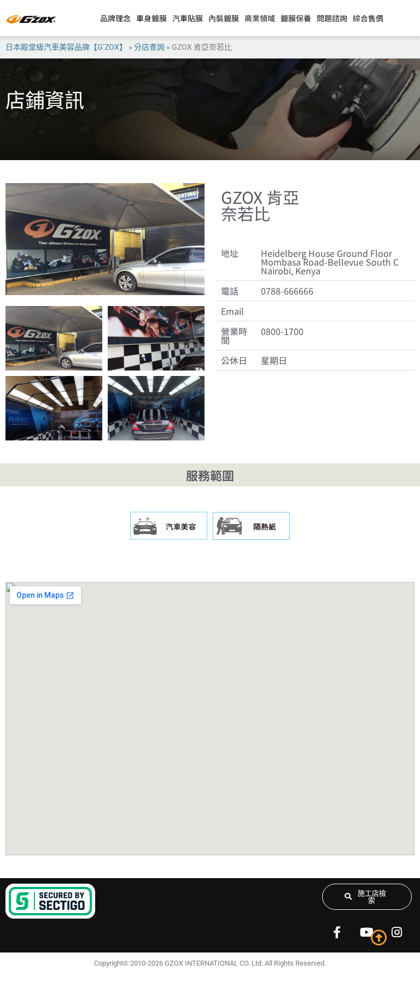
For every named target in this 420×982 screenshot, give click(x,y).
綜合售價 (368, 18)
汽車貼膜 (187, 18)
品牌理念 (115, 18)
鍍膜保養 (296, 18)
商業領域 (259, 18)
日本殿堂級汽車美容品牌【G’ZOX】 (66, 47)
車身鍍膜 (151, 18)
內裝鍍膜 (223, 18)
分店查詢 (149, 47)
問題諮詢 (332, 18)
